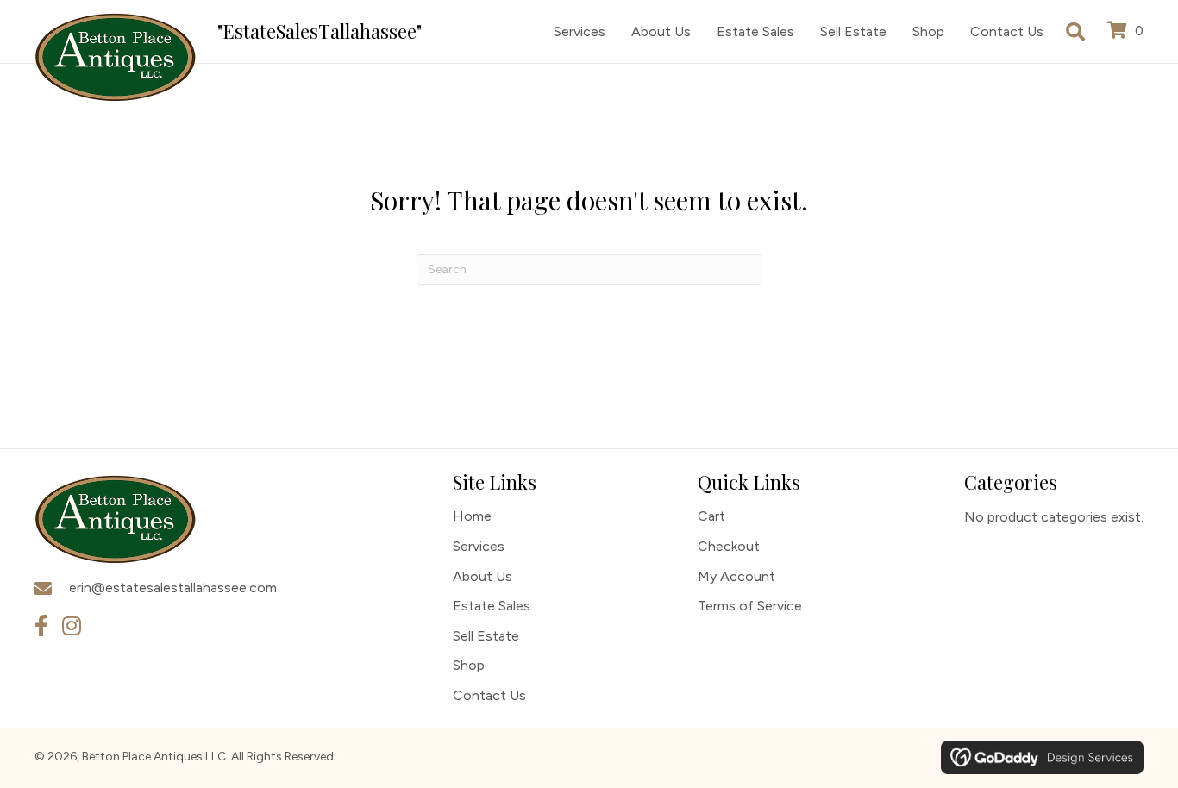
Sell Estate (486, 636)
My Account (736, 576)
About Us (482, 576)
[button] (41, 625)
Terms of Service (750, 605)
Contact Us (489, 695)
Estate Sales (491, 605)
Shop (469, 665)
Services (478, 546)
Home (472, 516)
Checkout (729, 546)
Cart (711, 516)
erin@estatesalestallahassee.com (173, 587)
